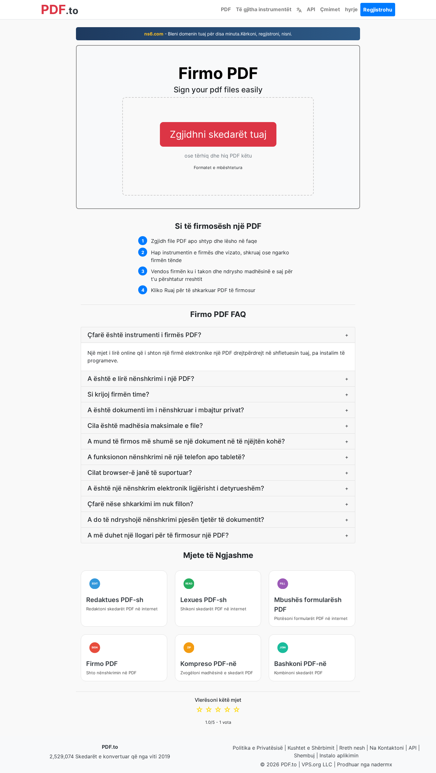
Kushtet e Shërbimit (311, 748)
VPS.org (311, 764)
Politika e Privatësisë (258, 748)
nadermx (381, 764)
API (311, 9)
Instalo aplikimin (338, 755)
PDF (226, 9)
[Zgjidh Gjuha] (299, 9)
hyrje (351, 9)
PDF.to (110, 747)
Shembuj (304, 755)
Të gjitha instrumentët (263, 9)
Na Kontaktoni (387, 748)
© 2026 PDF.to (278, 764)
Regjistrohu (377, 9)
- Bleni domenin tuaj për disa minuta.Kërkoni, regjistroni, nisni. (218, 33)
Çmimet (330, 9)
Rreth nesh (352, 748)
